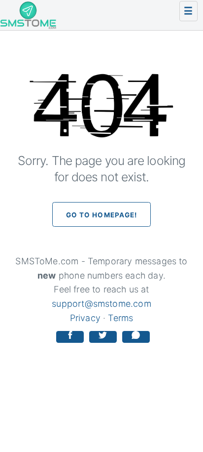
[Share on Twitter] (103, 337)
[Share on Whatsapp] (136, 337)
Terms (120, 318)
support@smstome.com (101, 303)
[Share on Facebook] (70, 337)
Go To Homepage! (101, 215)
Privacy (85, 318)
